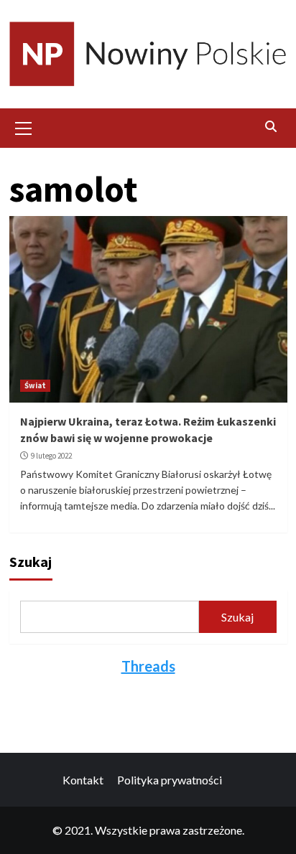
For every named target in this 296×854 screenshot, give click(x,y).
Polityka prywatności (169, 780)
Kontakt (83, 780)
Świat (35, 385)
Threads (148, 666)
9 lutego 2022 (51, 456)
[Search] (271, 126)
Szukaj (30, 562)
